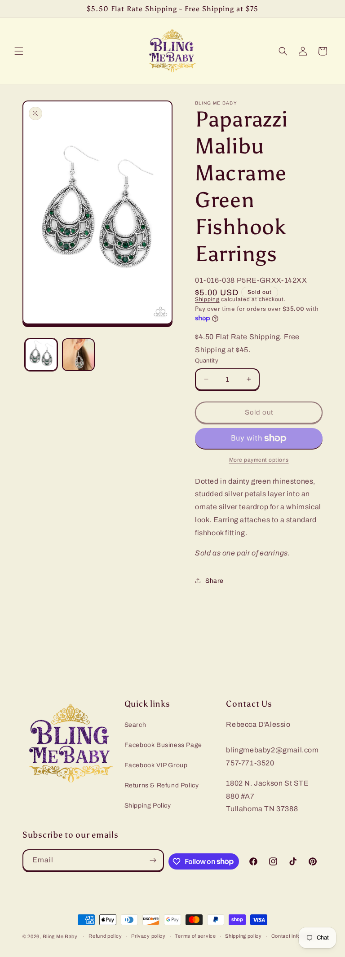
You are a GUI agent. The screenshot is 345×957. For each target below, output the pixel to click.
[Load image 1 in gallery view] (41, 354)
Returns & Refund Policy (161, 785)
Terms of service (195, 936)
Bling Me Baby (60, 936)
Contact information (295, 936)
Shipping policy (243, 936)
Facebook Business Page (163, 745)
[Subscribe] (153, 860)
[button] (19, 51)
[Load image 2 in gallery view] (78, 354)
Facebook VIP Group (156, 765)
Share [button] (214, 580)
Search (135, 724)
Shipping (207, 299)
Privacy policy (148, 936)
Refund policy (105, 936)
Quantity (206, 361)
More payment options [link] (259, 460)
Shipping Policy (147, 805)
